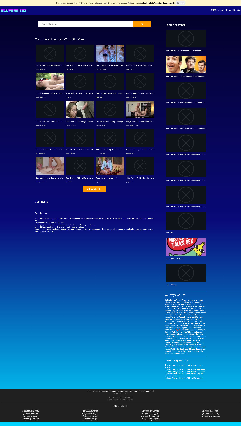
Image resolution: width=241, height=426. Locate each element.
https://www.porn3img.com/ (210, 413)
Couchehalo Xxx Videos (186, 351)
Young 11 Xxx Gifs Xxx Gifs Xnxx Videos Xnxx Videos (185, 155)
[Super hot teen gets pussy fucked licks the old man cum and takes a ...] (140, 146)
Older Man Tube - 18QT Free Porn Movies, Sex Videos (86, 150)
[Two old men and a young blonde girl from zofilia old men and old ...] (110, 118)
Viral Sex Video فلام (198, 306)
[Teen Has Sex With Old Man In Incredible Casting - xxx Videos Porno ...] (80, 62)
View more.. (94, 189)
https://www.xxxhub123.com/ (90, 413)
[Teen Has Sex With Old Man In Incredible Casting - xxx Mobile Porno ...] (80, 174)
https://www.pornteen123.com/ (150, 416)
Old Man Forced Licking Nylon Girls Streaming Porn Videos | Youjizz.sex (152, 65)
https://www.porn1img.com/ (210, 410)
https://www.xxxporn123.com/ (90, 415)
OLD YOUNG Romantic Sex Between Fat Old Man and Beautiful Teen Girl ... (63, 93)
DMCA (213, 10)
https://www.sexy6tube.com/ (150, 410)
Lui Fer (167, 313)
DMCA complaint (48, 231)
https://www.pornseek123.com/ (150, 413)
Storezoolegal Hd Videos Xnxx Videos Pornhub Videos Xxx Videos (184, 303)
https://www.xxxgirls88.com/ (90, 420)
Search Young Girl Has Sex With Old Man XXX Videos (186, 369)
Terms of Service (233, 10)
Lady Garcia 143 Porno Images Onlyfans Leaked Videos (184, 344)
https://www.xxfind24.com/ (90, 416)
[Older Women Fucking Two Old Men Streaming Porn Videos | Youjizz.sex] (140, 174)
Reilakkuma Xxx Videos (194, 338)
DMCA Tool (149, 391)
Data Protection (131, 391)
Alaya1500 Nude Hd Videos (176, 308)
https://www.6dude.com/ (30, 415)
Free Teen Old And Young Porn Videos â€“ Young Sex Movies (89, 122)
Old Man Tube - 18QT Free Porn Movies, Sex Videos (115, 150)
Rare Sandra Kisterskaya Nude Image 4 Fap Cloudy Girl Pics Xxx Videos (185, 324)
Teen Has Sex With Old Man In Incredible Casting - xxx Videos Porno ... (92, 65)
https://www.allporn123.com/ (150, 418)
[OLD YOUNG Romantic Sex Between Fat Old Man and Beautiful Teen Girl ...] (50, 90)
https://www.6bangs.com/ (30, 413)
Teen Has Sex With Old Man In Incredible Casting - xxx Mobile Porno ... (92, 178)
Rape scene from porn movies (107, 178)
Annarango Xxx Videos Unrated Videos (179, 334)
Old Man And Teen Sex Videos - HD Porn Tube (53, 122)
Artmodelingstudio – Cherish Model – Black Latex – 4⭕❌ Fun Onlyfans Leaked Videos (184, 329)
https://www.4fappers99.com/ (30, 412)
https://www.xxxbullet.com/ (91, 412)
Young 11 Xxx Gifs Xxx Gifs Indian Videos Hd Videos (185, 103)
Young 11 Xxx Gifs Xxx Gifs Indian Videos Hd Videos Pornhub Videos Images (194, 129)
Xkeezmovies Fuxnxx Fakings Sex (177, 306)
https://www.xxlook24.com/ (90, 418)
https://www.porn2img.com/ (210, 412)
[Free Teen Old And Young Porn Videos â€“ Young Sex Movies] (80, 118)
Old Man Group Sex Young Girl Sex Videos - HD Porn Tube (147, 93)
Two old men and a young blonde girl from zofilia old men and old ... (121, 122)
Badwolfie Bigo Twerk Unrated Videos (179, 300)
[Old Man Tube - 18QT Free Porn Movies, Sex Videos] (110, 146)
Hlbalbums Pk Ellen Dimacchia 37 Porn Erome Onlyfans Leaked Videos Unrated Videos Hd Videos (185, 336)
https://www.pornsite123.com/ (31, 418)
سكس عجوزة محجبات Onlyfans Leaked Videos (184, 301)
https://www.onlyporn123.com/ (150, 420)
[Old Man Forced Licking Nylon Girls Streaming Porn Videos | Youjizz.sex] (140, 62)
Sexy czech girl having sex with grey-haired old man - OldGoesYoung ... (92, 93)
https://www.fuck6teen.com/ (150, 412)
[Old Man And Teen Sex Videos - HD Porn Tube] (50, 118)
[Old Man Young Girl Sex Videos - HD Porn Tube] (50, 62)
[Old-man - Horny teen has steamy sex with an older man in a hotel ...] (110, 90)
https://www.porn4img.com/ (210, 415)
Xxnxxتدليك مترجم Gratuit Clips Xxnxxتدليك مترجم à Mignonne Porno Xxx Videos (183, 322)
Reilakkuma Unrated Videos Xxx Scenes (187, 332)
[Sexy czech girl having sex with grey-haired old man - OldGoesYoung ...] (80, 90)
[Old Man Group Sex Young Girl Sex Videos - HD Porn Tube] (140, 90)
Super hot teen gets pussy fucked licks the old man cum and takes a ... (152, 150)
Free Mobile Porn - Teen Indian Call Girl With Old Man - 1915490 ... (60, 150)
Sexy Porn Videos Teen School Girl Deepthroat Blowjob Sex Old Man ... (152, 122)
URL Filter (140, 391)
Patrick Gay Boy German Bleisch (183, 349)
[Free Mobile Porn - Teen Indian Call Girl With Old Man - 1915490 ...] (50, 146)
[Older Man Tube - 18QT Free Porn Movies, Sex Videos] (80, 146)
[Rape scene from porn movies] (110, 174)
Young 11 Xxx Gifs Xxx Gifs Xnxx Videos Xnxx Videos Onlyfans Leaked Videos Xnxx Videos (199, 207)
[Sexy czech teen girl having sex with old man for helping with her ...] (50, 174)
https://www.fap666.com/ (30, 416)
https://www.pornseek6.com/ (150, 415)
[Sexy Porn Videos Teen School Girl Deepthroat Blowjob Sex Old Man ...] (140, 118)
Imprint (221, 10)
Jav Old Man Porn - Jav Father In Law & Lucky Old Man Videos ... (119, 65)
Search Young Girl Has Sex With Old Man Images (184, 378)
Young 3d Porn (171, 285)
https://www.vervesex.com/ (90, 410)
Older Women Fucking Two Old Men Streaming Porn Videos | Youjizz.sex (153, 178)
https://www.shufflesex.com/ (30, 420)
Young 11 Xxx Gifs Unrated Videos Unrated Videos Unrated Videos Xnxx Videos (195, 77)
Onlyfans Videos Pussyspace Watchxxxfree (188, 311)
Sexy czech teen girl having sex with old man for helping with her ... (60, 178)
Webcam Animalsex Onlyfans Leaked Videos (183, 346)
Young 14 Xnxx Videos (174, 259)
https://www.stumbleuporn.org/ (210, 416)
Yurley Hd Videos (177, 317)
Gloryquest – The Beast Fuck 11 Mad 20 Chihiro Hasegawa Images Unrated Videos (182, 341)
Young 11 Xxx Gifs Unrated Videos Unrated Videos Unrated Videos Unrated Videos (197, 51)
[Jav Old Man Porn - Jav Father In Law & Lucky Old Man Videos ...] (110, 62)
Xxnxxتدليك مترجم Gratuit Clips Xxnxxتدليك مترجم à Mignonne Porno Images (184, 318)
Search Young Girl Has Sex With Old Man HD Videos (185, 372)
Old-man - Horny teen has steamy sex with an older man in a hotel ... (121, 93)
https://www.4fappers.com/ (31, 410)
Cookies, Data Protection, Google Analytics (159, 3)
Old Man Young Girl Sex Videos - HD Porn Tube (53, 65)
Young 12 (169, 233)
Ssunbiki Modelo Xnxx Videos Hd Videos (184, 352)
